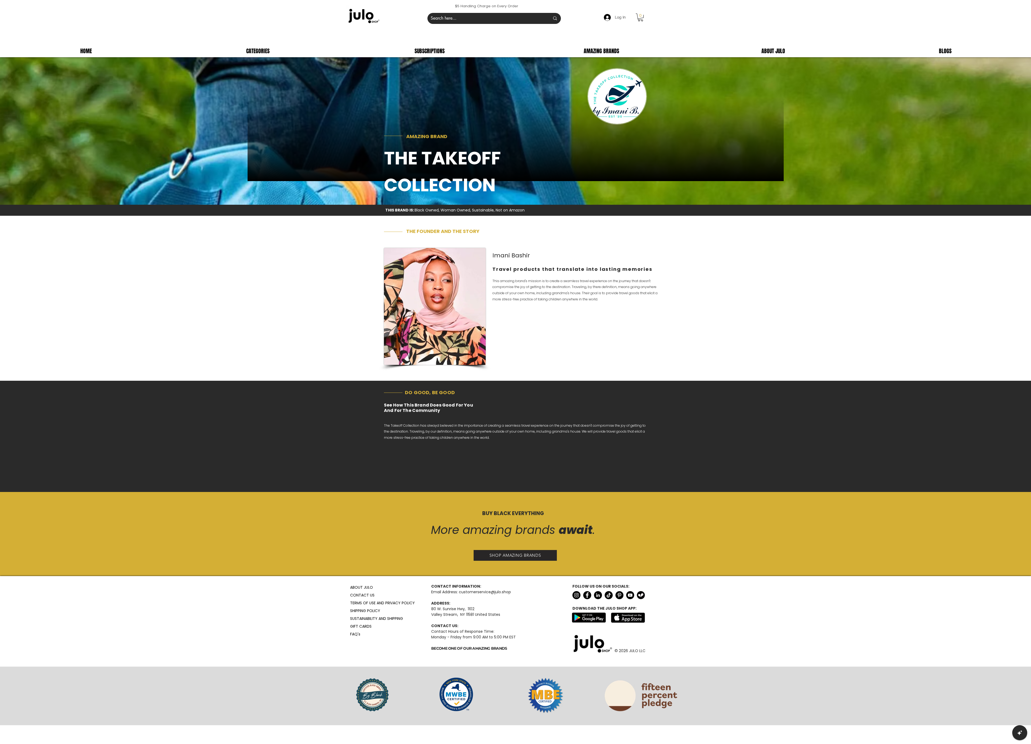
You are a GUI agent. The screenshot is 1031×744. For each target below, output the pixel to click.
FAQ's (355, 634)
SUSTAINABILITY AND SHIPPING (363, 618)
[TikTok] (609, 595)
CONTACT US (362, 595)
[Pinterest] (619, 595)
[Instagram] (576, 595)
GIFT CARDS (361, 626)
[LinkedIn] (598, 595)
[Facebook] (587, 595)
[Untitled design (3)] (641, 595)
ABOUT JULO (361, 587)
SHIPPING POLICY (363, 610)
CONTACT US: (444, 625)
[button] (640, 17)
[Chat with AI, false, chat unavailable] (1019, 732)
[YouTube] (630, 595)
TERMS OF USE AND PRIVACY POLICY (363, 603)
